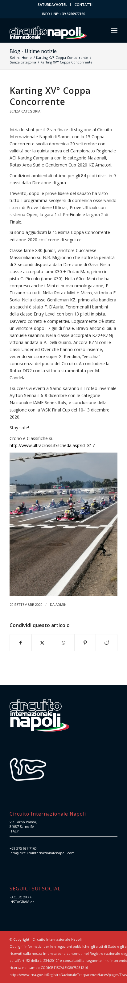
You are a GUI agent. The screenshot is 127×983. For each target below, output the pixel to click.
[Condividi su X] (42, 642)
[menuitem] (53, 4)
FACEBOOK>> (21, 897)
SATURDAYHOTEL (52, 4)
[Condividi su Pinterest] (85, 642)
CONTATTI (83, 4)
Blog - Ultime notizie (33, 51)
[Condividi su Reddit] (106, 642)
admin (61, 604)
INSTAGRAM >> (22, 901)
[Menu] (114, 30)
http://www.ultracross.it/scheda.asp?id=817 (52, 445)
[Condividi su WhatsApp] (63, 642)
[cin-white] (53, 30)
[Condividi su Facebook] (20, 642)
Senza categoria (25, 111)
